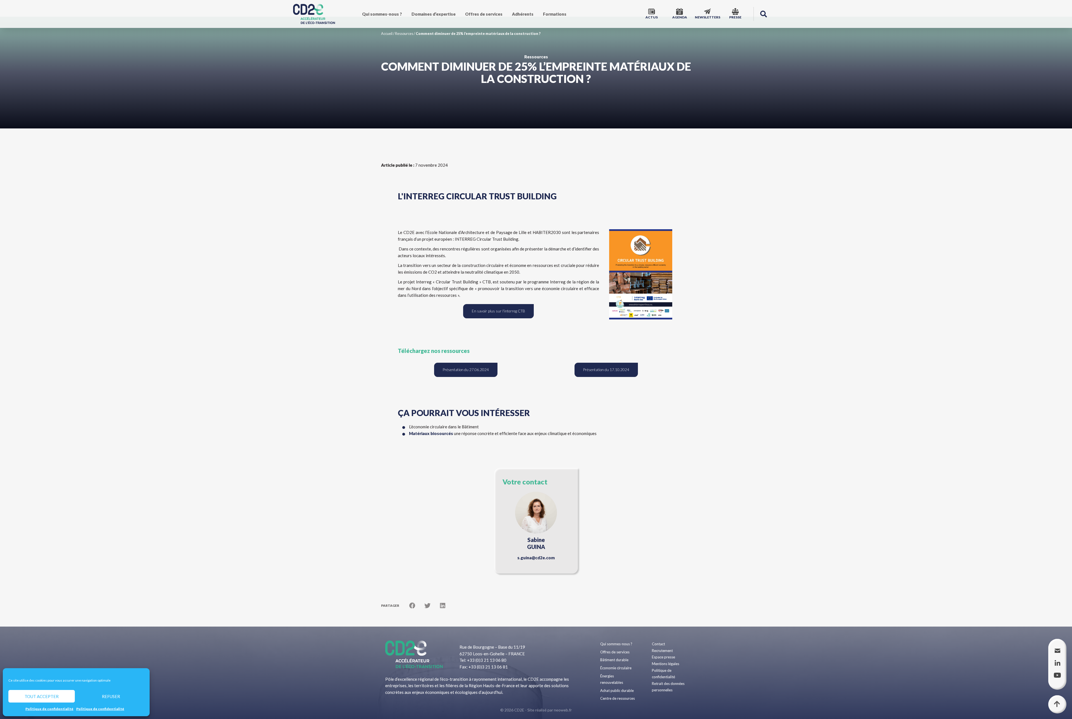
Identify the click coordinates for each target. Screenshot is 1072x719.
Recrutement (662, 650)
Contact (658, 644)
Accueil (387, 33)
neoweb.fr (563, 710)
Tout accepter (42, 696)
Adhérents (522, 13)
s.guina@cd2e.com (536, 557)
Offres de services (483, 13)
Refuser (111, 696)
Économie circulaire (615, 668)
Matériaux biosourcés (431, 433)
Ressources (404, 33)
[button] (763, 14)
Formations (554, 13)
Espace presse (663, 657)
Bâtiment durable (614, 660)
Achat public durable (617, 690)
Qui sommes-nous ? (382, 13)
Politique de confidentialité (49, 709)
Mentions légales (665, 663)
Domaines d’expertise (433, 13)
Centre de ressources (617, 698)
